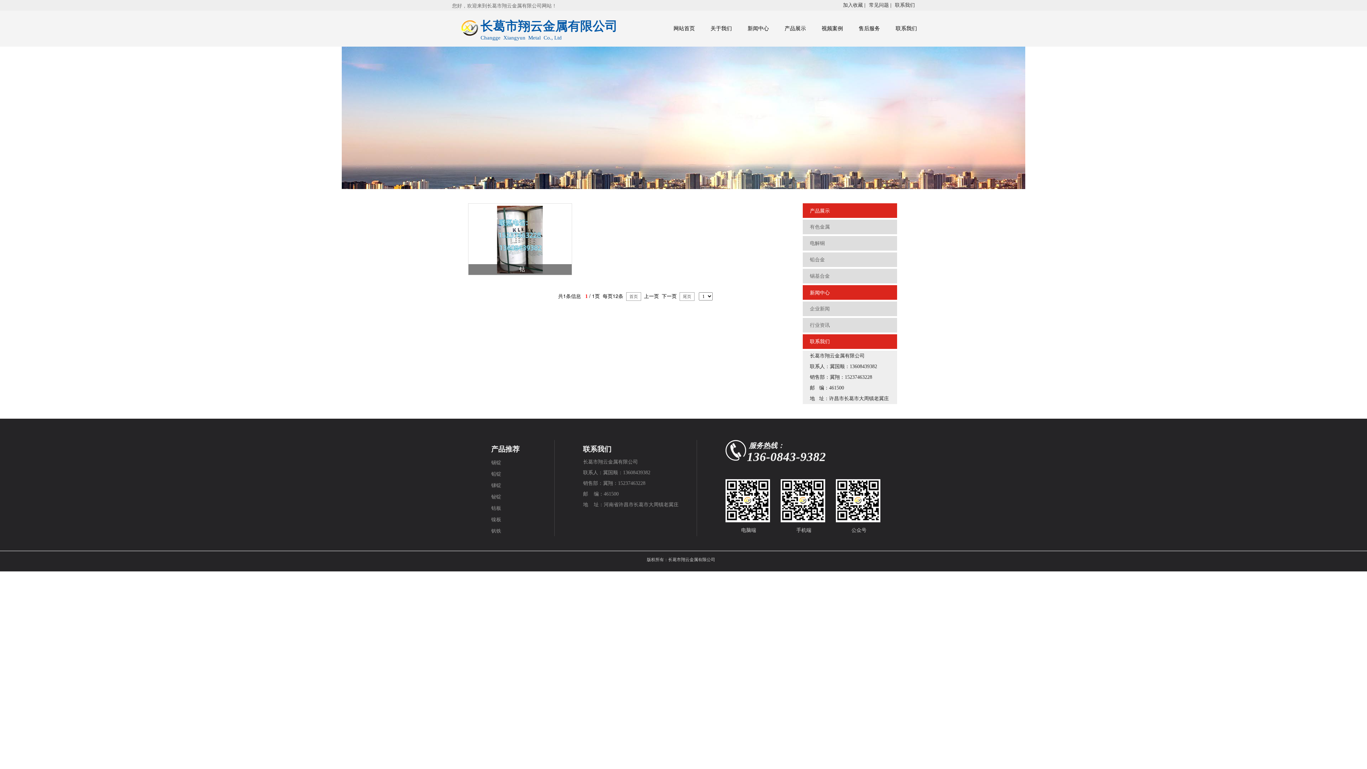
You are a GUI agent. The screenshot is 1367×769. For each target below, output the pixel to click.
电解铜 (817, 243)
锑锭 (496, 485)
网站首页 (684, 28)
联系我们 (905, 5)
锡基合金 (820, 276)
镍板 (496, 519)
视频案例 (832, 28)
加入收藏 (853, 5)
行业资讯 (820, 325)
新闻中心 (758, 28)
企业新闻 (820, 309)
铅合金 (817, 259)
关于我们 (721, 28)
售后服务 (869, 28)
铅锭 (496, 474)
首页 (633, 296)
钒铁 (496, 531)
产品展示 (795, 28)
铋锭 (496, 496)
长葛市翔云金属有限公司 (691, 559)
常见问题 (879, 5)
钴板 (496, 508)
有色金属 (820, 227)
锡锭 (496, 462)
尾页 (687, 296)
